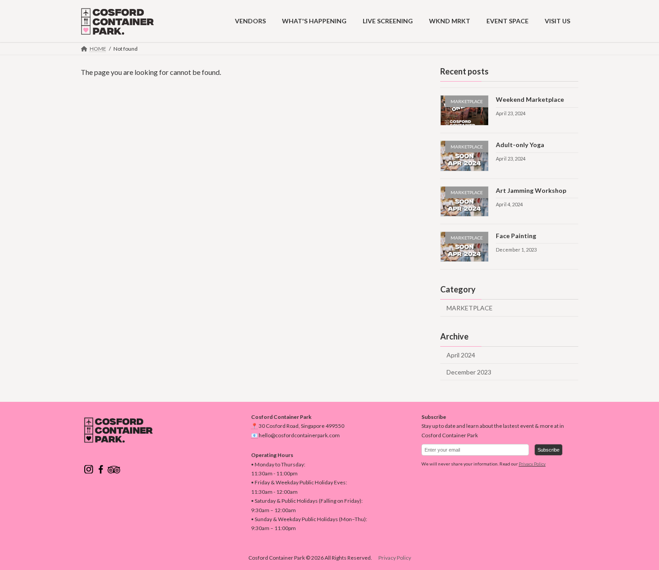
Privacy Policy (532, 463)
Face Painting (516, 235)
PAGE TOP (635, 544)
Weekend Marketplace (530, 99)
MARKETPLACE (470, 308)
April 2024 (461, 355)
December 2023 (469, 371)
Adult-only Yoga (520, 144)
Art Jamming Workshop (531, 190)
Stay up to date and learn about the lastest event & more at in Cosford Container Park (492, 430)
